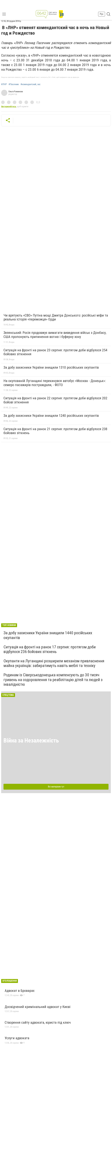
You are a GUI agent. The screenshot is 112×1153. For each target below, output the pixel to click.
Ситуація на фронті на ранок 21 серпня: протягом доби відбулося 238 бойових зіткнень (55, 431)
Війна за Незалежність (31, 740)
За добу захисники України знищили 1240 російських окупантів (51, 416)
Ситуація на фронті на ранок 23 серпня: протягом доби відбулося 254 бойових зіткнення (55, 352)
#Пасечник (14, 84)
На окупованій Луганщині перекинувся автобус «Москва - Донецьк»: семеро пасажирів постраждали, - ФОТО (55, 383)
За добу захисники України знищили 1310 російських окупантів (51, 367)
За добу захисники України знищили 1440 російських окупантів (48, 635)
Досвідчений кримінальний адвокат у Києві (37, 1007)
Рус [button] (101, 14)
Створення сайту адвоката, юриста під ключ (38, 1022)
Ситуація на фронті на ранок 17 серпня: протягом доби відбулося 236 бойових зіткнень (50, 649)
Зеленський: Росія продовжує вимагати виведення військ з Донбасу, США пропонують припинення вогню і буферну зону (55, 335)
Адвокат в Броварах (20, 991)
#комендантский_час (31, 84)
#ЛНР (4, 84)
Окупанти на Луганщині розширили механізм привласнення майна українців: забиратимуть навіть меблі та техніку (54, 663)
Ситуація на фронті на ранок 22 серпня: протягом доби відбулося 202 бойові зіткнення (55, 400)
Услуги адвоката (17, 1038)
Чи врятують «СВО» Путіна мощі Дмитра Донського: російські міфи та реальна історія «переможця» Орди (56, 317)
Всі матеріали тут (56, 786)
